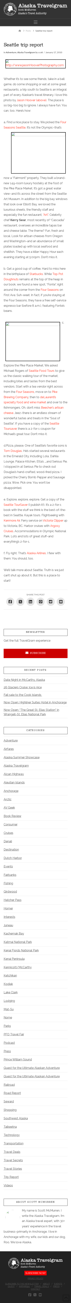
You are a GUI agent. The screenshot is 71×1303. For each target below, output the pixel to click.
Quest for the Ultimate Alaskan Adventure (32, 1068)
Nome (8, 1017)
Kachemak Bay (14, 933)
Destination (11, 849)
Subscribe (38, 653)
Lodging (9, 1001)
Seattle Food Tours (41, 370)
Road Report (12, 1093)
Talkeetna (10, 1126)
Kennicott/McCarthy (18, 967)
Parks (7, 1026)
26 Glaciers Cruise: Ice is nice (23, 687)
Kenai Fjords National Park (21, 950)
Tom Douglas (13, 451)
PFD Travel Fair (14, 1034)
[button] (36, 22)
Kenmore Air (12, 520)
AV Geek (9, 807)
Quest (11, 1286)
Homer (8, 908)
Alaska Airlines (36, 553)
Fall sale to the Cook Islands (23, 695)
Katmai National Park (18, 942)
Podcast (9, 1043)
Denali (8, 841)
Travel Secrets (13, 1160)
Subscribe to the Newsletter (22, 1284)
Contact (35, 1289)
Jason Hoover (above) (31, 100)
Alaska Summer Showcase (22, 757)
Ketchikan (10, 975)
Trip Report (11, 1177)
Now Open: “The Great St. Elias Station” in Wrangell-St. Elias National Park (31, 712)
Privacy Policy (35, 1278)
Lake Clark (11, 992)
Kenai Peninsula (14, 959)
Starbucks (36, 274)
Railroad (9, 1085)
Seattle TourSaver (16, 504)
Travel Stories (13, 1168)
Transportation (13, 1143)
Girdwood (10, 891)
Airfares (9, 749)
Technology (12, 1135)
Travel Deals (12, 1152)
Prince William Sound (18, 1059)
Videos (8, 1185)
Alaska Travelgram (26, 52)
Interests (9, 917)
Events (8, 866)
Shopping (10, 1110)
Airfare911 (24, 1286)
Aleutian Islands (14, 782)
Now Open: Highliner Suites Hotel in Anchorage (35, 702)
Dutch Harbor (13, 858)
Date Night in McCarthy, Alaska (24, 680)
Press (7, 1051)
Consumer (10, 824)
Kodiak (8, 984)
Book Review (12, 816)
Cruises (8, 833)
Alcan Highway (14, 774)
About (46, 1284)
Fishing (8, 883)
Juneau (8, 925)
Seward (9, 1101)
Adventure (11, 52)
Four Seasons (50, 289)
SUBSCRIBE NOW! (35, 1273)
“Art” (45, 214)
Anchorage (11, 791)
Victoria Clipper (53, 520)
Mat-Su (9, 1009)
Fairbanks (10, 875)
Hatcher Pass (12, 900)
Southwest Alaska (16, 1118)
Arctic (7, 799)
